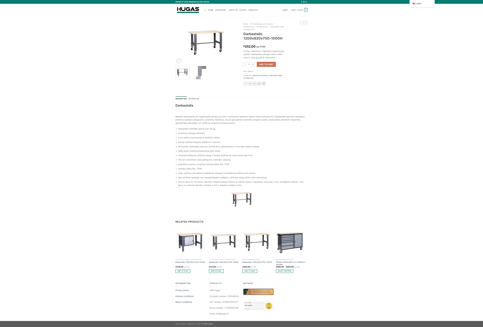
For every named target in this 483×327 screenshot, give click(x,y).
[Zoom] (178, 60)
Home (210, 10)
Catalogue (220, 10)
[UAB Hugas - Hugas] (188, 10)
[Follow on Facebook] (301, 2)
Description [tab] (181, 99)
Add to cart (266, 64)
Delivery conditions (184, 296)
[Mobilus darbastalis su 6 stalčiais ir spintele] (291, 242)
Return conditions (183, 302)
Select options (284, 271)
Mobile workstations (260, 75)
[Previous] (180, 42)
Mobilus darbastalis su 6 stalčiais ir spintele (290, 263)
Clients (243, 10)
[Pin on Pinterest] (259, 84)
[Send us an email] (304, 2)
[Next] (235, 42)
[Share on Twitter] (250, 84)
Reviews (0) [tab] (194, 99)
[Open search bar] (205, 10)
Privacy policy (182, 290)
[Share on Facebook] (246, 84)
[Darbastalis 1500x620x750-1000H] (224, 242)
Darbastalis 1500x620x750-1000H (224, 262)
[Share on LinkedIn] (264, 84)
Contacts (253, 10)
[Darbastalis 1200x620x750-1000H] (191, 242)
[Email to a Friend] (255, 84)
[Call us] (306, 2)
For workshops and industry (262, 24)
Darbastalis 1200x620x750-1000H (190, 262)
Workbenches (248, 27)
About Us (233, 10)
